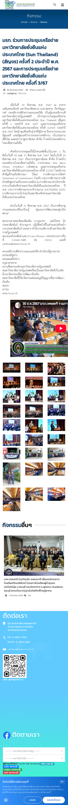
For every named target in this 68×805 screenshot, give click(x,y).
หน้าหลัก (24, 22)
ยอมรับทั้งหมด (53, 800)
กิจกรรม (34, 22)
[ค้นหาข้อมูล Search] (55, 4)
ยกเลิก (33, 800)
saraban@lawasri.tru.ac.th (21, 649)
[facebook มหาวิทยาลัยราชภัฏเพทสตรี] (7, 734)
